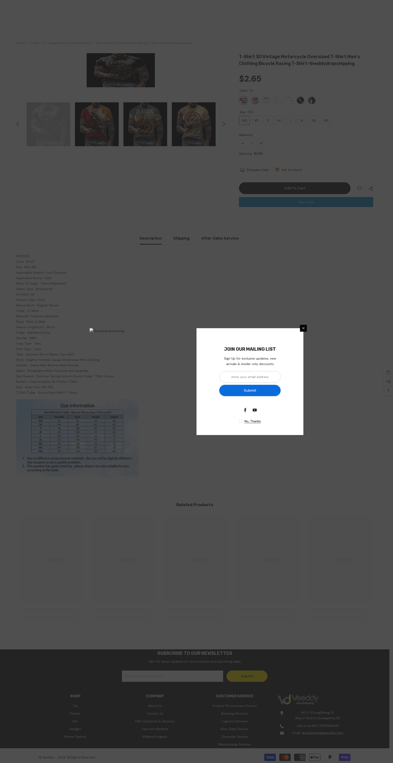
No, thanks (252, 421)
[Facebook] (245, 410)
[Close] (303, 328)
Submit (250, 390)
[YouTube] (254, 410)
